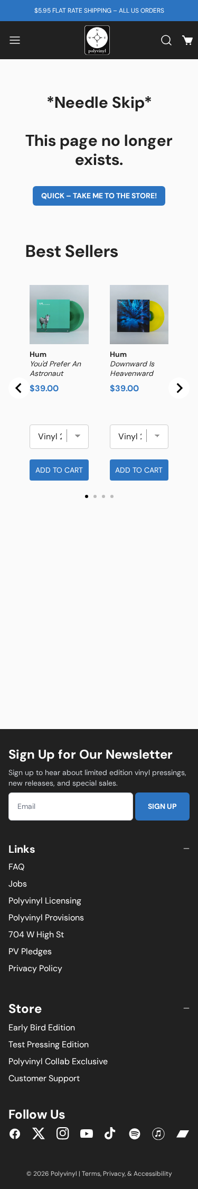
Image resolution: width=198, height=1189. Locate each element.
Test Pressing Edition (48, 1044)
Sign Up (162, 806)
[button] (14, 40)
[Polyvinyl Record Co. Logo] (99, 40)
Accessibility (153, 1173)
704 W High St (36, 934)
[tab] (86, 496)
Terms (91, 1173)
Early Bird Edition (41, 1027)
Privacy (114, 1173)
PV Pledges (30, 951)
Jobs (17, 883)
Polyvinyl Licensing (44, 900)
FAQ (16, 866)
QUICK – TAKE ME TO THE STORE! (99, 195)
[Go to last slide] (19, 388)
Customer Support (44, 1078)
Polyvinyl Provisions (46, 917)
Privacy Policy (35, 968)
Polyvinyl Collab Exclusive (58, 1061)
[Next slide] (179, 388)
